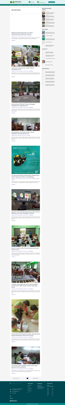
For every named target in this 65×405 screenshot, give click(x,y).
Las (28, 392)
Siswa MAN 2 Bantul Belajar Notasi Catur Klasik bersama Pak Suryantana (24, 366)
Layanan (37, 4)
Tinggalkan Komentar (14, 71)
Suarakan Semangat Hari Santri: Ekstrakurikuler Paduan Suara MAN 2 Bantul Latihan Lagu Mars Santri (25, 286)
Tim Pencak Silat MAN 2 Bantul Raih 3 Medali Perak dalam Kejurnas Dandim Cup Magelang (25, 176)
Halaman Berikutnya (36, 378)
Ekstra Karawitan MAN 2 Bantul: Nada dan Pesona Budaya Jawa (25, 248)
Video (52, 4)
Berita (33, 4)
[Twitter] (14, 400)
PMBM (46, 4)
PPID (49, 4)
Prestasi (24, 178)
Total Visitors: (39, 388)
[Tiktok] (16, 400)
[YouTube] (13, 400)
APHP (29, 386)
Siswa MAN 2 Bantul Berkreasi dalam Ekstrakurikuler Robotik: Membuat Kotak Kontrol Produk (26, 334)
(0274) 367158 (32, 2)
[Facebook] (10, 400)
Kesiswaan (29, 4)
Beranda (11, 4)
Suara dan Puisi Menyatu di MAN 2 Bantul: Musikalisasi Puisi (23, 68)
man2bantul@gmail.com (42, 2)
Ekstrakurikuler (21, 71)
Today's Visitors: (39, 386)
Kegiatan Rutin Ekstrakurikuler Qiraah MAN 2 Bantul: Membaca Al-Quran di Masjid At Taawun (26, 212)
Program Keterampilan (20, 4)
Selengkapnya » (14, 40)
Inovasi (25, 4)
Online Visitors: (39, 385)
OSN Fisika (28, 135)
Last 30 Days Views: (40, 387)
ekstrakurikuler (31, 71)
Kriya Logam (29, 390)
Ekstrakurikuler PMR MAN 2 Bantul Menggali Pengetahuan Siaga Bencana (23, 104)
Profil (14, 4)
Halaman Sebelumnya (16, 378)
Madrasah (37, 178)
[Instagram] (11, 400)
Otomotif (29, 389)
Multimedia (29, 385)
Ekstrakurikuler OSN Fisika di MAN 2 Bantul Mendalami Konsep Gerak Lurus (23, 132)
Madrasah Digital (42, 4)
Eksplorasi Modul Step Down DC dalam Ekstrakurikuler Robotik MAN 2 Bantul (22, 33)
